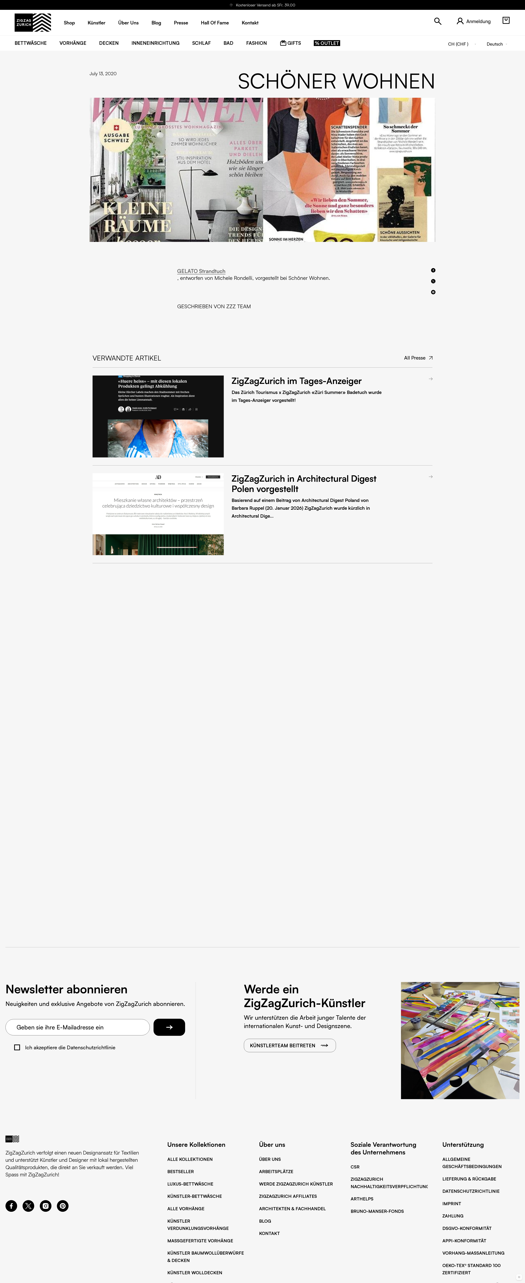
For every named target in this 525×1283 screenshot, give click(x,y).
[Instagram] (45, 1209)
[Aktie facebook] (433, 270)
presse (181, 23)
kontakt (250, 23)
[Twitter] (28, 1209)
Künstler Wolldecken (194, 1272)
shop (69, 23)
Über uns (270, 1159)
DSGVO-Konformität (467, 1228)
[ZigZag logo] (33, 23)
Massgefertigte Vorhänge (200, 1240)
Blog (265, 1221)
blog (156, 23)
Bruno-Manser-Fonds (377, 1211)
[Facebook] (11, 1209)
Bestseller (180, 1171)
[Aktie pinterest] (433, 292)
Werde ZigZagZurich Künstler (296, 1184)
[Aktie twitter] (433, 281)
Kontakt (269, 1233)
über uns (128, 23)
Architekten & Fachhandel (292, 1208)
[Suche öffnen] (438, 21)
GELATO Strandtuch (201, 271)
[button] (506, 20)
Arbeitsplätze (276, 1171)
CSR (355, 1167)
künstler (96, 23)
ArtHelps (362, 1199)
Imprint (451, 1203)
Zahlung (452, 1216)
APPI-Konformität (464, 1240)
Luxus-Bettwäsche (190, 1184)
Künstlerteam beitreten (282, 1045)
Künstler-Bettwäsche (194, 1196)
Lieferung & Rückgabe (469, 1179)
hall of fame (215, 23)
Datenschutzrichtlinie (471, 1191)
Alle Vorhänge (185, 1208)
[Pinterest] (62, 1209)
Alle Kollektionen (190, 1159)
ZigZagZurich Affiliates (288, 1196)
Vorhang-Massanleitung (473, 1253)
